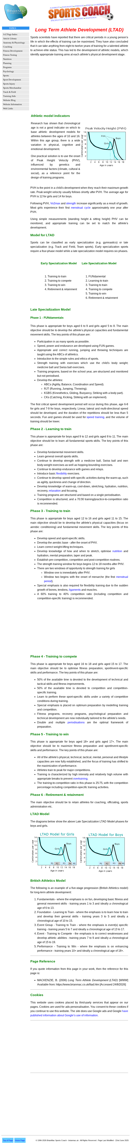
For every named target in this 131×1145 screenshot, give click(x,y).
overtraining (80, 778)
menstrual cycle (80, 207)
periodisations (76, 722)
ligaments (75, 589)
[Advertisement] (79, 83)
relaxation (55, 490)
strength (71, 203)
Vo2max (55, 203)
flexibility (61, 473)
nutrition (117, 551)
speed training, (96, 417)
